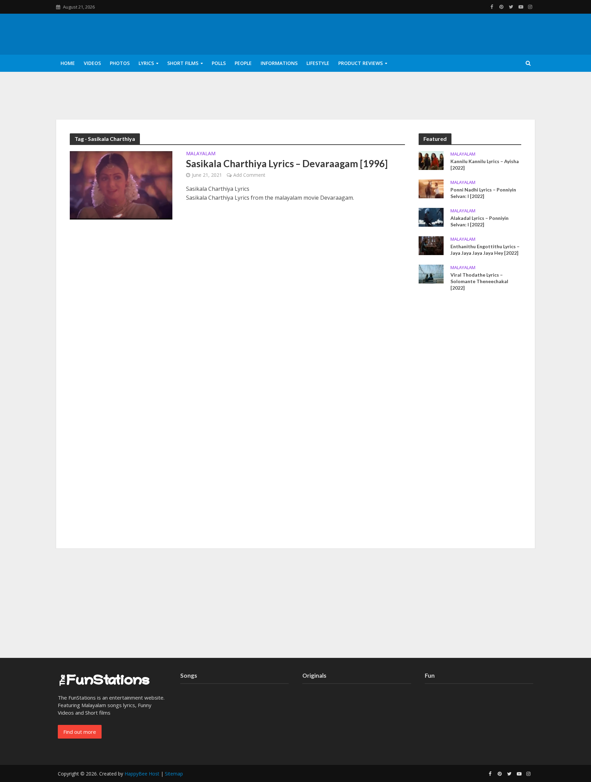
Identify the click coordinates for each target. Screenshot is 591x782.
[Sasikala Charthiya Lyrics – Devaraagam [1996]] (121, 184)
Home (68, 63)
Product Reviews (360, 63)
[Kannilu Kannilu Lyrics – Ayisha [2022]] (431, 159)
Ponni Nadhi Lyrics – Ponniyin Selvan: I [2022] (483, 193)
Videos (92, 63)
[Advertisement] (470, 422)
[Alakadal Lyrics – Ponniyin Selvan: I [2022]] (431, 216)
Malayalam (200, 154)
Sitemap (174, 773)
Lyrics (146, 63)
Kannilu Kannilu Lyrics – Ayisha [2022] (484, 164)
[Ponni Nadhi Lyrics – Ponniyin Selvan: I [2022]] (431, 188)
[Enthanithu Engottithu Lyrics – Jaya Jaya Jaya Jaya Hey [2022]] (431, 244)
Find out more (79, 731)
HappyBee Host (141, 773)
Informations (279, 63)
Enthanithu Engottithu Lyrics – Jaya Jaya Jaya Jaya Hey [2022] (485, 249)
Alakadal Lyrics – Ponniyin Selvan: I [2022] (479, 221)
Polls (219, 63)
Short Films (182, 63)
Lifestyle (317, 63)
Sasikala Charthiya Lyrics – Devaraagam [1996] (287, 163)
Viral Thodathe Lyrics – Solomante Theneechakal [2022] (479, 281)
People (243, 63)
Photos (120, 63)
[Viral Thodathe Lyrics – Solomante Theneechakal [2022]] (431, 273)
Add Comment (249, 175)
